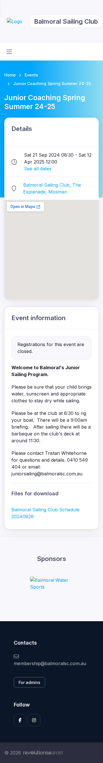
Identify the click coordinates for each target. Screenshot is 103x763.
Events (31, 74)
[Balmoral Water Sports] (51, 583)
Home (10, 74)
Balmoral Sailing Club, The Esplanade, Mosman (52, 188)
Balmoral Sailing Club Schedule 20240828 (45, 513)
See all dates (38, 168)
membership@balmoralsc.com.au (50, 663)
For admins (29, 682)
